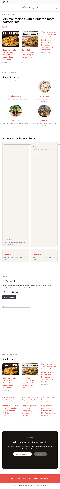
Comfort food (44, 120)
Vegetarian (36, 254)
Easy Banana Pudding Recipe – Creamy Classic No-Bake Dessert (48, 409)
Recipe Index (27, 478)
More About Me (9, 297)
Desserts (7, 254)
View (3, 27)
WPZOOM (45, 485)
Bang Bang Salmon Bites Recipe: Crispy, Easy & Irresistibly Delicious (29, 410)
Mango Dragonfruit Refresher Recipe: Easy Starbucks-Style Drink (10, 409)
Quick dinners (15, 96)
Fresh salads (15, 120)
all (6, 27)
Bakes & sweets (44, 96)
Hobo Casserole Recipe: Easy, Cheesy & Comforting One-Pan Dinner (9, 55)
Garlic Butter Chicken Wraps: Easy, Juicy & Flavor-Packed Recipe (28, 55)
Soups (35, 147)
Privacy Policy (44, 478)
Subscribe (35, 478)
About (13, 478)
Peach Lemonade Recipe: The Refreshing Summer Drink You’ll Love (48, 45)
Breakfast (8, 239)
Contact (18, 478)
